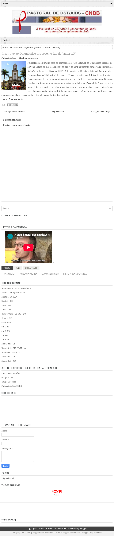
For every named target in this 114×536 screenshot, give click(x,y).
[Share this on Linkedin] (22, 99)
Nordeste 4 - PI (8, 357)
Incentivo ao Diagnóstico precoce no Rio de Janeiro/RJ (38, 53)
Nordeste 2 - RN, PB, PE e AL (14, 348)
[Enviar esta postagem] (3, 105)
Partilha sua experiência (75, 274)
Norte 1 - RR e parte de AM (13, 292)
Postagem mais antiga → (102, 111)
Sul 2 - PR (5, 331)
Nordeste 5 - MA (8, 361)
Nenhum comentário (28, 58)
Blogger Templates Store (92, 533)
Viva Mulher (9, 274)
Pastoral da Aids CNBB (11, 386)
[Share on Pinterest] (19, 99)
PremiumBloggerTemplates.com (68, 533)
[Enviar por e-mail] (8, 104)
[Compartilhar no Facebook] (16, 104)
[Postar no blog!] (11, 104)
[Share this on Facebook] (9, 99)
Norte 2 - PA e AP (9, 297)
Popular (7, 268)
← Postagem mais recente (12, 111)
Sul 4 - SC (5, 339)
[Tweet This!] (12, 99)
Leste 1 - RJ (6, 305)
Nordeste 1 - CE (8, 344)
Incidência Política (28, 274)
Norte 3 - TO (7, 301)
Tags (18, 268)
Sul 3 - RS (5, 335)
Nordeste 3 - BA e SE (10, 352)
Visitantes (57, 495)
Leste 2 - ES (6, 309)
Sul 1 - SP (5, 327)
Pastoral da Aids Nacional (54, 528)
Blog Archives (31, 268)
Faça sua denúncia (50, 274)
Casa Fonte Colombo (10, 373)
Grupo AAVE (7, 377)
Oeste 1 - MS (6, 318)
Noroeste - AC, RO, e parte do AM (16, 288)
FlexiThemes (26, 533)
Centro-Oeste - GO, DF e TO (13, 314)
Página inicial (58, 111)
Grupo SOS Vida (8, 382)
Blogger (83, 528)
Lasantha (50, 533)
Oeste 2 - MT (6, 322)
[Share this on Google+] (16, 99)
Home (5, 47)
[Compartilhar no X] (14, 104)
